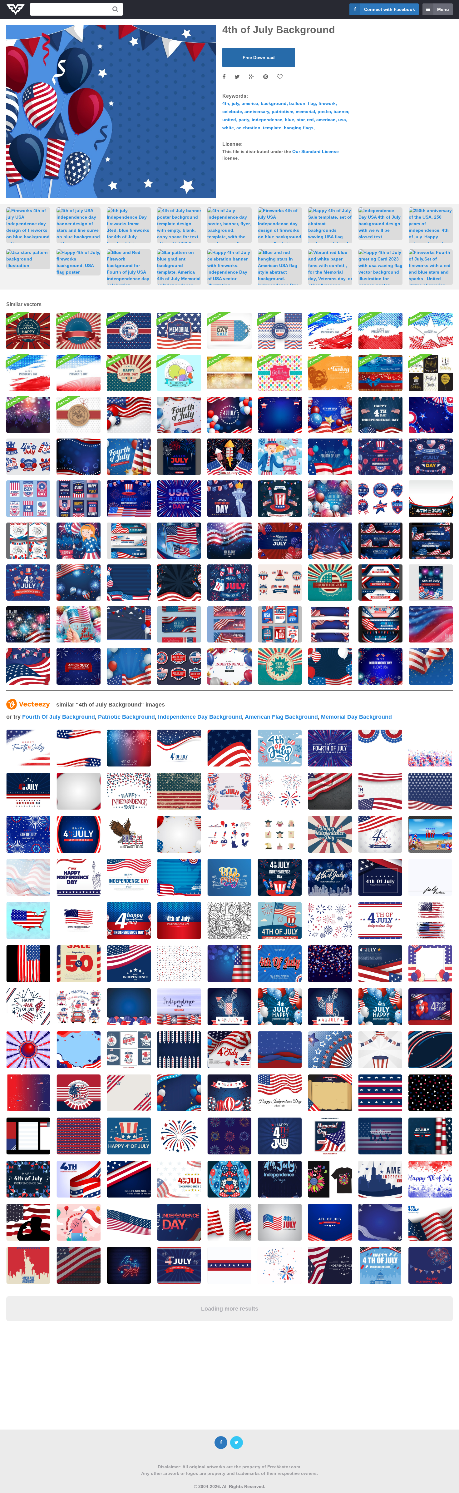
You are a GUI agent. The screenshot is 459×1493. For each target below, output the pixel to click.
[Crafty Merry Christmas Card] (79, 415)
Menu (443, 9)
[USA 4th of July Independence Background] (129, 582)
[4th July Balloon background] (280, 541)
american (326, 119)
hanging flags (298, 127)
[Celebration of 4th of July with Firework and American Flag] (179, 541)
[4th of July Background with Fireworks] (330, 541)
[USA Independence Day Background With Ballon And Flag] (129, 666)
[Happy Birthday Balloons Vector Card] (280, 373)
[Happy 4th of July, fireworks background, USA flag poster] (79, 262)
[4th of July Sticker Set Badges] (179, 666)
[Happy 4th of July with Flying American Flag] (79, 624)
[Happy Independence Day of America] (229, 666)
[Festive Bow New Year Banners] (380, 373)
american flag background (281, 717)
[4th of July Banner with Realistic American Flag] (380, 541)
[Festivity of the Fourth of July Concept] (330, 457)
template (272, 127)
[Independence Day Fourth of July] (28, 666)
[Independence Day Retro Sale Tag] (229, 331)
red (310, 119)
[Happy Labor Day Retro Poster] (129, 373)
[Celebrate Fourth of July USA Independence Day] (179, 415)
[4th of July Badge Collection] (380, 498)
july (235, 103)
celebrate (232, 111)
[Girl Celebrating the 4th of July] (79, 541)
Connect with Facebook (389, 9)
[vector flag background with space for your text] (28, 877)
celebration (248, 127)
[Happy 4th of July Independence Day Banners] (179, 624)
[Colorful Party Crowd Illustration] (28, 415)
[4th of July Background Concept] (179, 582)
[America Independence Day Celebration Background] (79, 457)
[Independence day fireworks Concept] (129, 498)
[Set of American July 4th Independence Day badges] (129, 1049)
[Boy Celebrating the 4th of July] (280, 457)
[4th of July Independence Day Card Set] (28, 541)
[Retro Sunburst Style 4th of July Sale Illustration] (280, 666)
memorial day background (356, 717)
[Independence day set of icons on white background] (280, 834)
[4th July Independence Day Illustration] (380, 457)
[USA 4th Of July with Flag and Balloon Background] (330, 666)
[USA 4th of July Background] (79, 582)
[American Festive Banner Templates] (330, 624)
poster (324, 111)
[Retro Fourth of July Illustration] (330, 582)
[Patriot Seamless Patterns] (280, 331)
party (244, 119)
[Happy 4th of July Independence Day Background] (330, 498)
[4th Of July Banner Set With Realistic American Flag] (380, 624)
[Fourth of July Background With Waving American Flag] (431, 666)
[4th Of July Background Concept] (380, 415)
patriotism (282, 111)
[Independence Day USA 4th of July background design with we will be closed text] (380, 223)
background (274, 103)
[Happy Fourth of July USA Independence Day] (129, 457)
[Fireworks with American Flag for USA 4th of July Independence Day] (229, 457)
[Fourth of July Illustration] (28, 331)
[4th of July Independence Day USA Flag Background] (431, 624)
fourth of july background (58, 717)
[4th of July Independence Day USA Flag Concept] (229, 541)
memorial (305, 111)
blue (289, 119)
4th (225, 103)
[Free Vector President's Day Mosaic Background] (431, 331)
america (250, 103)
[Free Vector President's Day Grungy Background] (330, 331)
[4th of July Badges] (280, 582)
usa (342, 119)
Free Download (259, 57)
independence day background (200, 717)
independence (267, 119)
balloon (297, 103)
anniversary (256, 111)
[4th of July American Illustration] (229, 498)
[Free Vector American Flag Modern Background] (28, 373)
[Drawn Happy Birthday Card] (179, 373)
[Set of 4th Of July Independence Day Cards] (431, 541)
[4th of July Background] (129, 415)
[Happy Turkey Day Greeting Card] (330, 373)
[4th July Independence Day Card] (28, 498)
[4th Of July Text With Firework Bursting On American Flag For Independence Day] (179, 920)
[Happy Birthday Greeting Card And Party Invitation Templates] (431, 373)
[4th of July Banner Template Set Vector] (380, 582)
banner (340, 111)
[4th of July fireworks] (79, 666)
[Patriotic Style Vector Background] (79, 331)
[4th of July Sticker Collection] (28, 457)
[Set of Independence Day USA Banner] (229, 624)
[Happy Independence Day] (129, 331)
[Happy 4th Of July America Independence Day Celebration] (229, 415)
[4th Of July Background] (280, 415)
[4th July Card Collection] (280, 624)
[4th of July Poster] (431, 582)
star (300, 119)
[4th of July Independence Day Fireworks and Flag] (28, 624)
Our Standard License (315, 151)
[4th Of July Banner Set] (129, 541)
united (229, 119)
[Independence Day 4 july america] (28, 920)
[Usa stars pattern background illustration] (28, 259)
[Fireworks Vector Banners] (229, 373)
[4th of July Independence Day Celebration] (280, 498)
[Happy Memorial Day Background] (179, 331)
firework (327, 103)
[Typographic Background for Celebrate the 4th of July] (229, 582)
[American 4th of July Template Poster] (179, 457)
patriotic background (126, 717)
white (228, 127)
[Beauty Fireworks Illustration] (380, 666)
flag (312, 103)
